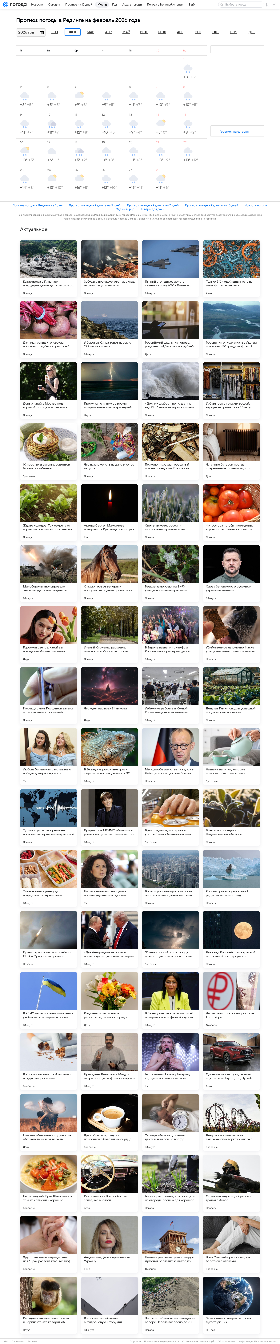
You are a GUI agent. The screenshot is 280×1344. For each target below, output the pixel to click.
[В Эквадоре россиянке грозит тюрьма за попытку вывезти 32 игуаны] (109, 756)
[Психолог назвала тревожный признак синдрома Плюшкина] (170, 451)
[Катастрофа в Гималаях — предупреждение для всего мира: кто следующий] (48, 268)
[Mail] (5, 4)
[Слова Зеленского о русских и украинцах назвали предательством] (231, 573)
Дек (252, 32)
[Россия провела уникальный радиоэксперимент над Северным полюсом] (231, 878)
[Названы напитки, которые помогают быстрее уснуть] (231, 756)
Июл (162, 32)
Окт (215, 32)
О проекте (135, 1341)
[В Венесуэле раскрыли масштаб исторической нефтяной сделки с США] (170, 1000)
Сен (198, 32)
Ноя (233, 32)
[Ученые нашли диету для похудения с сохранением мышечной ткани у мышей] (48, 878)
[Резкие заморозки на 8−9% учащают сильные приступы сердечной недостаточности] (170, 573)
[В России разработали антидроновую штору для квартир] (109, 1305)
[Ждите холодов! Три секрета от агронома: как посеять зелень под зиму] (48, 512)
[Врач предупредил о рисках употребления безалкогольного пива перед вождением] (170, 817)
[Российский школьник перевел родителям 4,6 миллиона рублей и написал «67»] (170, 329)
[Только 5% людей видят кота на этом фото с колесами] (231, 268)
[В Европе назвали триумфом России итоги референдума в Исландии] (170, 634)
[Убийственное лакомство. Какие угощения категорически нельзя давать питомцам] (231, 634)
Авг (180, 32)
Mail (6, 1341)
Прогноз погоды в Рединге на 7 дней (153, 205)
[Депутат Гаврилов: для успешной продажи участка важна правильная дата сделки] (231, 695)
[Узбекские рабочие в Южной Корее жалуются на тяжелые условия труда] (170, 695)
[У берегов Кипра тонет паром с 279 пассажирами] (109, 329)
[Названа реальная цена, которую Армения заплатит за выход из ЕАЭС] (170, 1244)
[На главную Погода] (17, 4)
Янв (54, 32)
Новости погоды (256, 205)
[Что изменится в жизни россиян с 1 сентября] (231, 1000)
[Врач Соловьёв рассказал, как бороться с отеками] (231, 1244)
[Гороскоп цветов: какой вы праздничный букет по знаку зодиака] (48, 634)
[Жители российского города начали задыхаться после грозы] (170, 939)
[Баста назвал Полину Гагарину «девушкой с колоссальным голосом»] (170, 1061)
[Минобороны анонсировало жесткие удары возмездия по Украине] (48, 573)
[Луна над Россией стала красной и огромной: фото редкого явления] (231, 939)
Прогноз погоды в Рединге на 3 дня (37, 205)
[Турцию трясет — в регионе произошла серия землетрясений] (48, 817)
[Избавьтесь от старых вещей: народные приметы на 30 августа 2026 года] (231, 390)
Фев (72, 32)
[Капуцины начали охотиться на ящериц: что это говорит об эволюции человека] (48, 1305)
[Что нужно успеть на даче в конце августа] (109, 451)
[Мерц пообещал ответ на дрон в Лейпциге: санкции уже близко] (170, 756)
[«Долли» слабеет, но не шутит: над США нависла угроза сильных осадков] (170, 390)
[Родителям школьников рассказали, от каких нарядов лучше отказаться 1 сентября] (109, 1000)
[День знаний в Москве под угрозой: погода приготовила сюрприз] (48, 390)
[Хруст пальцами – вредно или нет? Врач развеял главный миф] (48, 1244)
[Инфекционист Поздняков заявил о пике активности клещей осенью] (48, 695)
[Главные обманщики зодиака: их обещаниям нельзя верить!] (48, 1122)
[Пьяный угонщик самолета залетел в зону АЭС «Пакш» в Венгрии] (170, 268)
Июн (144, 32)
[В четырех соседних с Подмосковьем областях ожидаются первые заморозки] (231, 817)
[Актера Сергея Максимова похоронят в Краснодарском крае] (109, 512)
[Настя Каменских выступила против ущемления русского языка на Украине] (109, 878)
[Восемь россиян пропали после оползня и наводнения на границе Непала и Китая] (170, 878)
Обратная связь (226, 1341)
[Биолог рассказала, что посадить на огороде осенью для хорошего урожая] (170, 1183)
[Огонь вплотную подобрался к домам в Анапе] (231, 1183)
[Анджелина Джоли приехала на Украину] (109, 1244)
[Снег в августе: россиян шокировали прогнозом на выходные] (170, 512)
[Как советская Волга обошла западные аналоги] (109, 1183)
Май (126, 32)
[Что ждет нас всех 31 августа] (109, 695)
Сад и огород (125, 209)
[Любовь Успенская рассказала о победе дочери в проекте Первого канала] (48, 756)
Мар (90, 32)
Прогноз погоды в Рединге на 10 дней (211, 205)
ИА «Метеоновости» (265, 1341)
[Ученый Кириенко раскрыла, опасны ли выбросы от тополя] (109, 634)
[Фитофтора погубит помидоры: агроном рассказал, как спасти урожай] (231, 512)
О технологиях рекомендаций (198, 1341)
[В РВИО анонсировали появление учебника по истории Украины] (48, 1000)
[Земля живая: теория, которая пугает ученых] (231, 1305)
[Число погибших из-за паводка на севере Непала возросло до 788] (170, 1305)
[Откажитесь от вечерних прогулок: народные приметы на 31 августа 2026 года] (109, 573)
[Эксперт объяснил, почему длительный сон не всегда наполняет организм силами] (170, 1122)
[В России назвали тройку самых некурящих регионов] (48, 1061)
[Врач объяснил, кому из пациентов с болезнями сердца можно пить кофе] (109, 1122)
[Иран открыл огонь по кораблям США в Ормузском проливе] (48, 939)
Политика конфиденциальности (161, 1341)
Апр (108, 32)
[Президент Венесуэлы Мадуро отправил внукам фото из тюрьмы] (109, 1061)
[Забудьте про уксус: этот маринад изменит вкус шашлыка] (109, 268)
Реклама (32, 1341)
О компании (18, 1341)
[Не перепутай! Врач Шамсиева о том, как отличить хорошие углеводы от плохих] (48, 1183)
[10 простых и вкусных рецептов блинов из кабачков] (48, 451)
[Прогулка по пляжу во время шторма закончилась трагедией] (109, 390)
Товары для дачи (152, 209)
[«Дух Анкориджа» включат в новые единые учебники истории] (109, 939)
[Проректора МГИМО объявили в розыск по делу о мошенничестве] (109, 817)
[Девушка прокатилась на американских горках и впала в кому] (231, 1122)
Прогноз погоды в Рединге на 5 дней (95, 205)
